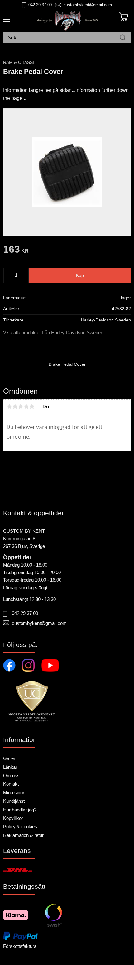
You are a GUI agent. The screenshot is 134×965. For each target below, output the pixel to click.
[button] (5, 21)
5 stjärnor (32, 406)
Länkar (10, 767)
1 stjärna (9, 406)
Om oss (11, 775)
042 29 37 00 (40, 4)
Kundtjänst (14, 801)
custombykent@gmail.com (88, 4)
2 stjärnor (15, 406)
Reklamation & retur (23, 835)
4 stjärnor (26, 406)
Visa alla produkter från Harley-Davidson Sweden (53, 332)
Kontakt (11, 784)
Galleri (9, 758)
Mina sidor (13, 792)
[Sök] (123, 38)
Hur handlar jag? (19, 809)
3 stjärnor (20, 406)
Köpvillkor (13, 818)
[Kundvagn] (123, 17)
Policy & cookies (20, 826)
